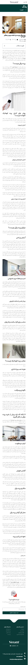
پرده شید (9, 634)
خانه (26, 10)
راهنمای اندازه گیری (20, 634)
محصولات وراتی (7, 627)
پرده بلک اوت (8, 631)
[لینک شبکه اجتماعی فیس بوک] (18, 646)
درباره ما (22, 629)
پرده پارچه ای (8, 629)
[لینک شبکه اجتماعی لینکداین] (12, 646)
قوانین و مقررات (21, 633)
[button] (4, 45)
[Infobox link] (14, 597)
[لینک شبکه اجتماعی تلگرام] (10, 646)
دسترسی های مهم (20, 627)
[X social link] (16, 646)
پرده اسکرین (8, 633)
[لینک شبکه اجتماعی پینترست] (14, 646)
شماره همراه (22, 606)
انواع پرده (21, 10)
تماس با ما (22, 631)
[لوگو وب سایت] (14, 2)
